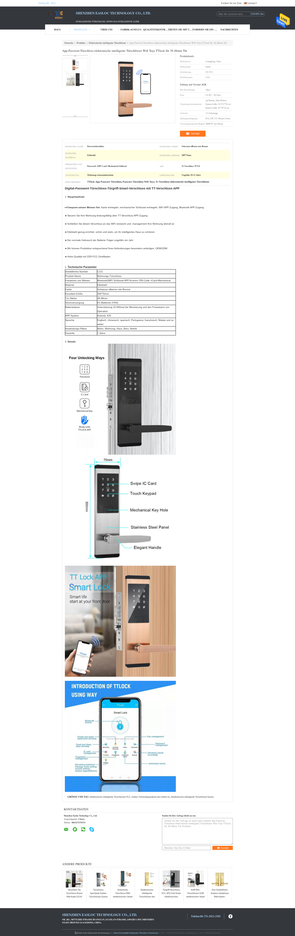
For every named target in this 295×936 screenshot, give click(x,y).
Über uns (107, 29)
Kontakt (195, 133)
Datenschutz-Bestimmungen (98, 932)
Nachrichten (229, 29)
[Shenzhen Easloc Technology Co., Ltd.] (57, 15)
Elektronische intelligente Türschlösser (107, 42)
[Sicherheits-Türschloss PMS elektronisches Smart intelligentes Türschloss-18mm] (123, 878)
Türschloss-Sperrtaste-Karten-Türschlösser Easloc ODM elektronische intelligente (98, 897)
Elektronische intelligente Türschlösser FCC (110, 797)
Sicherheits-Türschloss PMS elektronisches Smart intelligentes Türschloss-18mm (122, 897)
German (251, 3)
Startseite (68, 42)
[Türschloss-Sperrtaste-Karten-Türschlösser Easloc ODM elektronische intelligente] (98, 878)
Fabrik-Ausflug (131, 29)
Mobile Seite (82, 932)
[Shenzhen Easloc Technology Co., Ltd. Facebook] (230, 916)
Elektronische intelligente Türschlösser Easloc (192, 797)
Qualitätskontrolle (155, 29)
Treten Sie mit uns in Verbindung (180, 29)
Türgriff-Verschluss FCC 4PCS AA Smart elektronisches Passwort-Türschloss (171, 895)
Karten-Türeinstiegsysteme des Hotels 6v (151, 797)
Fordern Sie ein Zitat (231, 3)
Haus (57, 29)
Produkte (80, 29)
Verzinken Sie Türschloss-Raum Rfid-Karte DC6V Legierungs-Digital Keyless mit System (74, 897)
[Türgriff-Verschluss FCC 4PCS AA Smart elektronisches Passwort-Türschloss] (171, 878)
